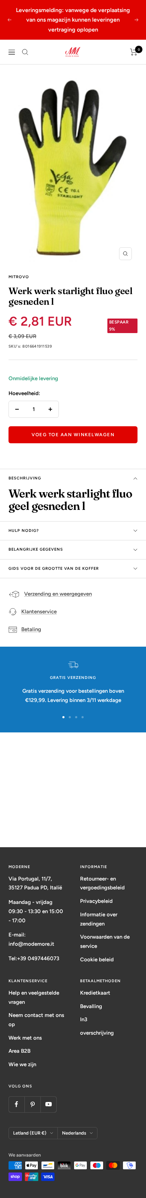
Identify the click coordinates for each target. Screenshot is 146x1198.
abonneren (73, 820)
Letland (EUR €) (29, 1133)
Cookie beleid (97, 959)
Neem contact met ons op (36, 1020)
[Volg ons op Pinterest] (32, 1104)
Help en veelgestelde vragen (34, 997)
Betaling (31, 629)
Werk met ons (25, 1038)
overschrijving (97, 1033)
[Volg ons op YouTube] (48, 1104)
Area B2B (19, 1051)
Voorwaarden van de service (105, 941)
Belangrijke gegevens (36, 549)
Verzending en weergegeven (58, 594)
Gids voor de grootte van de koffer (54, 568)
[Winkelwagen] (133, 52)
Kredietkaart (95, 993)
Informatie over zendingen (98, 919)
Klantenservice (39, 611)
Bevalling (91, 1006)
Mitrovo (19, 277)
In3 (83, 1019)
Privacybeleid (96, 901)
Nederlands (74, 1133)
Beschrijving (25, 478)
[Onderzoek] (25, 52)
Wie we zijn (22, 1064)
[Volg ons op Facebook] (16, 1104)
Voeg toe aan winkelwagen (73, 434)
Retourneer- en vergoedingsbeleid (102, 883)
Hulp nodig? (24, 530)
